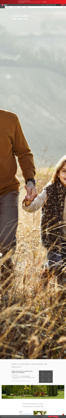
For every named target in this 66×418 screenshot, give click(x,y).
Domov (3, 357)
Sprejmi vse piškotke (55, 416)
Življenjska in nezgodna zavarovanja (8, 357)
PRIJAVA (64, 7)
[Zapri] (65, 416)
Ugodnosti (21, 7)
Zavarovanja (8, 7)
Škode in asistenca (15, 7)
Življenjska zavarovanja (15, 357)
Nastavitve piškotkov (45, 416)
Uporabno (26, 7)
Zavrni (50, 416)
